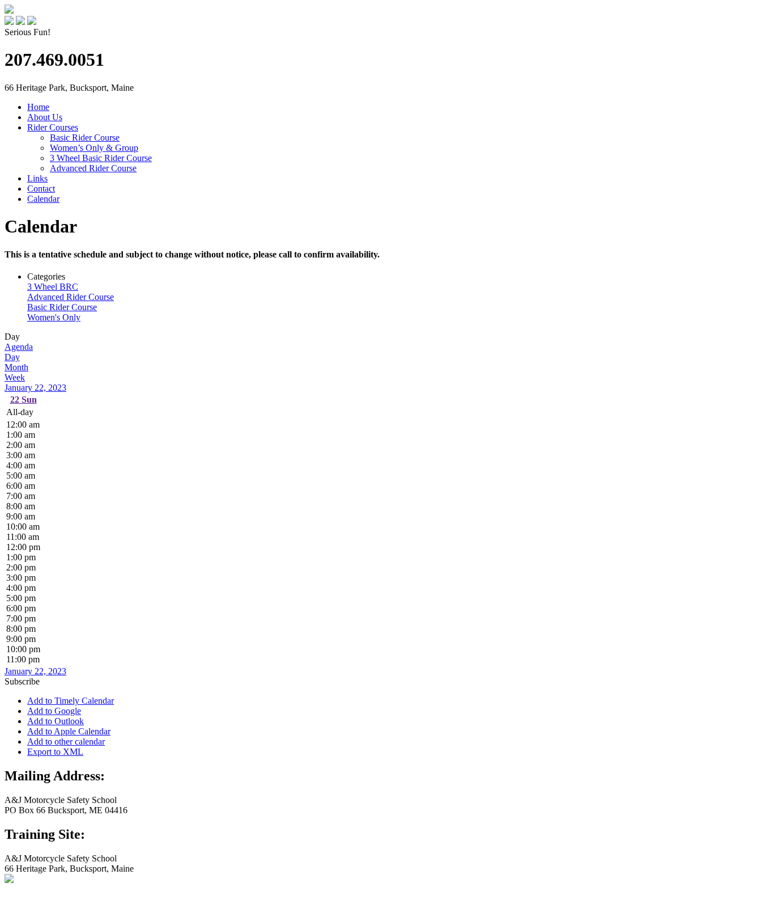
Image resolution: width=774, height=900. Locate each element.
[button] (22, 681)
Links (37, 178)
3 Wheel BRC (52, 286)
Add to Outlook (55, 721)
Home (38, 107)
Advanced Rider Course (93, 168)
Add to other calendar (66, 741)
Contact (41, 188)
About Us (44, 117)
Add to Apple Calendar (68, 731)
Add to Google (54, 711)
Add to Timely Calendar (70, 700)
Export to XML (55, 752)
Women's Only (53, 317)
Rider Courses (52, 127)
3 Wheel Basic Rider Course (101, 158)
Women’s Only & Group (94, 148)
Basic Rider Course (85, 137)
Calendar (43, 199)
